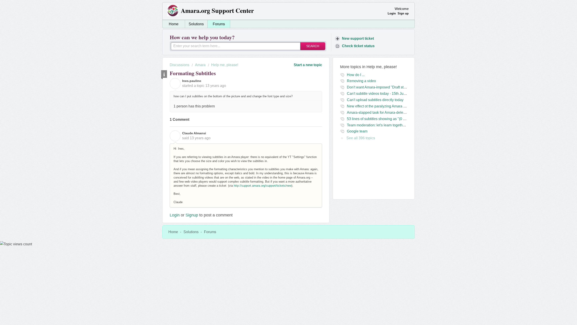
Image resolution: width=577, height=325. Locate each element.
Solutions (196, 24)
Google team (357, 131)
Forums (219, 24)
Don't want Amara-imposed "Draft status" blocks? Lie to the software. (401, 87)
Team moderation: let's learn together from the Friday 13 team (395, 125)
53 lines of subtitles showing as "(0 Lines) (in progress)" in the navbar (402, 119)
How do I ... (356, 75)
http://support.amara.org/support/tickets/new (262, 185)
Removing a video (361, 81)
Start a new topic (308, 65)
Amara (200, 65)
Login (175, 215)
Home (174, 24)
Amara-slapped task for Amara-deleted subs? (383, 112)
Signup (191, 215)
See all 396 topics (360, 138)
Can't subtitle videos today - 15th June (377, 93)
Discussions (179, 65)
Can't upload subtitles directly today (375, 100)
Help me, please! (224, 65)
